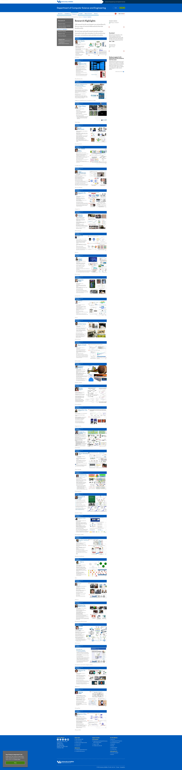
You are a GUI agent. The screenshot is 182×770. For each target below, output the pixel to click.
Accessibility (122, 767)
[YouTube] (68, 740)
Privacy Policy (17, 759)
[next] (124, 27)
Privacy (117, 767)
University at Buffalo (103, 767)
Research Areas (61, 23)
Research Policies (62, 31)
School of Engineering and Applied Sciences (115, 1)
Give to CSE (122, 7)
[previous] (109, 27)
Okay (15, 762)
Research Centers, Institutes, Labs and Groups (64, 27)
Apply (116, 7)
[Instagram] (60, 740)
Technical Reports (62, 35)
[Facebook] (58, 740)
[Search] (115, 13)
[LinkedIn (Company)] (63, 740)
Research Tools (61, 33)
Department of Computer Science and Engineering (81, 7)
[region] (15, 759)
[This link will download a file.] (91, 46)
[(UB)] (80, 2)
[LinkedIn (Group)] (65, 740)
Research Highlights (62, 29)
